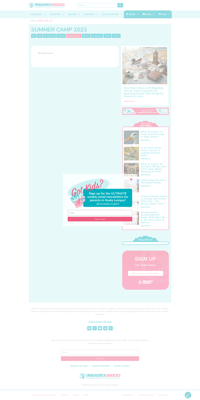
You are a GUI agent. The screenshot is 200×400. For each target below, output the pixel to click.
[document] (100, 200)
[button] (131, 179)
